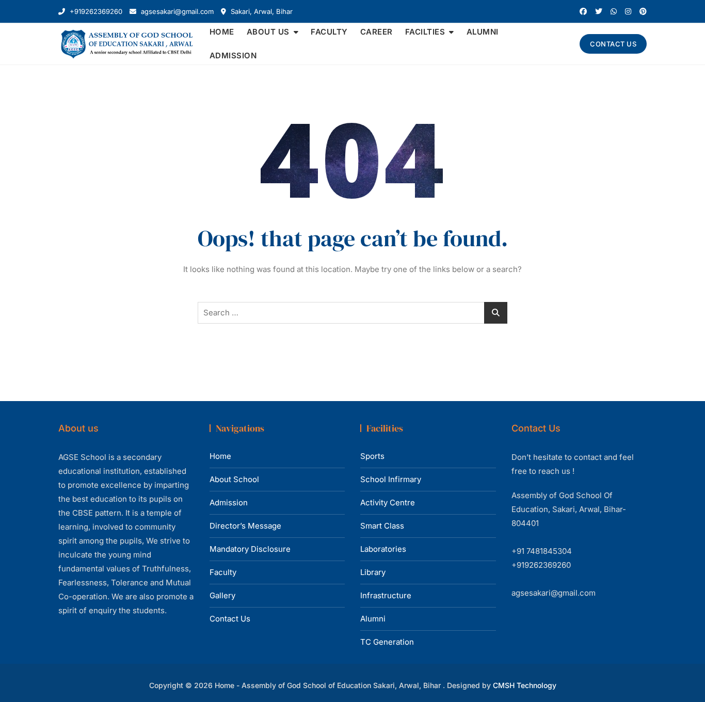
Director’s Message (245, 526)
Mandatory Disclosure (250, 549)
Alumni (373, 619)
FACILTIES (425, 32)
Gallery (222, 595)
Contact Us (230, 619)
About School (234, 479)
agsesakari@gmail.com (176, 11)
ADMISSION (233, 55)
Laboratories (383, 549)
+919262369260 (95, 11)
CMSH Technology (524, 685)
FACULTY (329, 32)
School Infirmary (390, 479)
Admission (229, 502)
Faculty (223, 572)
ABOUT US (268, 32)
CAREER (376, 32)
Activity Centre (387, 502)
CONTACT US (613, 44)
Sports (372, 456)
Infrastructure (385, 595)
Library (373, 572)
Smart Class (382, 526)
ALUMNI (483, 32)
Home (220, 456)
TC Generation (387, 642)
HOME (222, 32)
